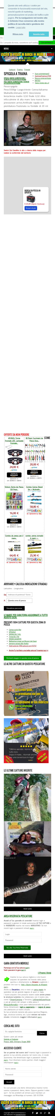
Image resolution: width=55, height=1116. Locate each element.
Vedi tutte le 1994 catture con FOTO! (22, 646)
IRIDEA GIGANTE (15, 639)
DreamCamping (16, 999)
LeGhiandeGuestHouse (41, 999)
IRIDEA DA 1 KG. (15, 634)
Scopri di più (31, 208)
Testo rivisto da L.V (42, 83)
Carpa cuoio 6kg (15, 629)
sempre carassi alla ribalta (18, 643)
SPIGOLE (12, 632)
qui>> (32, 928)
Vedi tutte (27, 908)
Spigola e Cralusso (11, 1039)
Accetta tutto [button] (39, 34)
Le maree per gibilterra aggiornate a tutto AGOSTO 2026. (26, 616)
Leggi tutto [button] (20, 27)
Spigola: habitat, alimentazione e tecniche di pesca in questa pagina (15, 79)
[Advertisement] (27, 323)
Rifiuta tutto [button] (18, 34)
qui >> (23, 970)
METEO (37, 80)
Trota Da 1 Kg (14, 636)
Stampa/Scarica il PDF (43, 76)
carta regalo (38, 989)
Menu (6, 48)
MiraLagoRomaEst (11, 1004)
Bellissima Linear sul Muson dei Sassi (23, 641)
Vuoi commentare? (42, 73)
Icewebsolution (20, 1114)
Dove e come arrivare (43, 78)
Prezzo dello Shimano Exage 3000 (17, 1041)
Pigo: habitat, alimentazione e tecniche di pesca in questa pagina (16, 83)
